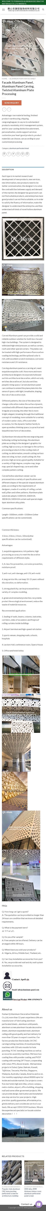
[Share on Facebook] (9, 154)
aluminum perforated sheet (22, 79)
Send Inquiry (11, 103)
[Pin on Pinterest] (23, 154)
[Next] (44, 1182)
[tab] (23, 169)
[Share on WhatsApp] (4, 154)
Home (4, 79)
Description (8, 170)
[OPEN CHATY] (38, 1201)
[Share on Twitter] (13, 154)
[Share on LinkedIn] (27, 154)
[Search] (43, 9)
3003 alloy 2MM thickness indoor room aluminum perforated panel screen (32, 1192)
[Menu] (3, 9)
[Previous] (2, 1182)
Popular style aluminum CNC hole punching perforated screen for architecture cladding (11, 1192)
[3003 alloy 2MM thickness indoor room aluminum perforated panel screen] (34, 1172)
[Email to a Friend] (18, 154)
